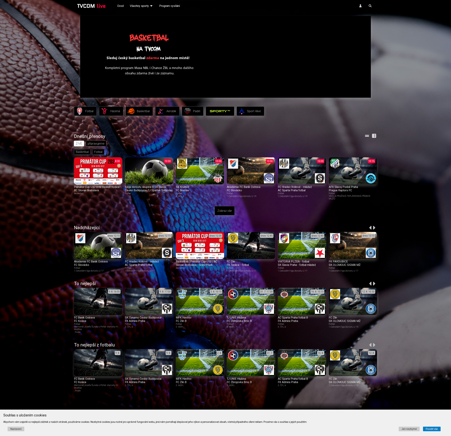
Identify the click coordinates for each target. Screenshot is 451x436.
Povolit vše (432, 429)
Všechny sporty (140, 6)
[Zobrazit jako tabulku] (367, 136)
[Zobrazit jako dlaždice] (374, 136)
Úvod (120, 6)
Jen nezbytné (409, 429)
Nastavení (15, 429)
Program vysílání (169, 6)
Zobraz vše (224, 210)
